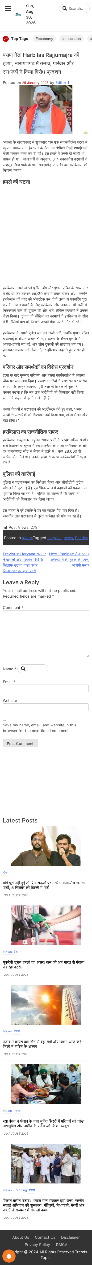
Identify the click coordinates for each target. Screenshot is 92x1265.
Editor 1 (62, 82)
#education (71, 38)
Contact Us (45, 1237)
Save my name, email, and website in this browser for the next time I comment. (39, 728)
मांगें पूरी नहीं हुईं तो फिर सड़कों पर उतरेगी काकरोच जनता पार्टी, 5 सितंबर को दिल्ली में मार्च (44, 885)
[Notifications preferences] (9, 1256)
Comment (13, 607)
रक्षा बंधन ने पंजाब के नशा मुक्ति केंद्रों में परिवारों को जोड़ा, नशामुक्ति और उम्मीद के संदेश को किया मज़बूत (44, 1123)
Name (9, 668)
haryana (54, 537)
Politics (81, 537)
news (68, 537)
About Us (20, 1237)
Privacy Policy (37, 1244)
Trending (20, 1190)
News (7, 952)
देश (5, 872)
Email (9, 681)
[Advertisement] (46, 233)
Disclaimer (70, 1237)
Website (10, 700)
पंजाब (17, 1031)
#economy (44, 38)
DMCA (61, 1244)
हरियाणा (27, 537)
